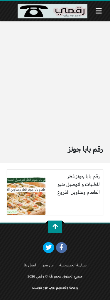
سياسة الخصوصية (73, 265)
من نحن (48, 265)
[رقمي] (52, 11)
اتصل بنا (30, 265)
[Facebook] (61, 247)
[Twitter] (48, 247)
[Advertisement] (55, 79)
